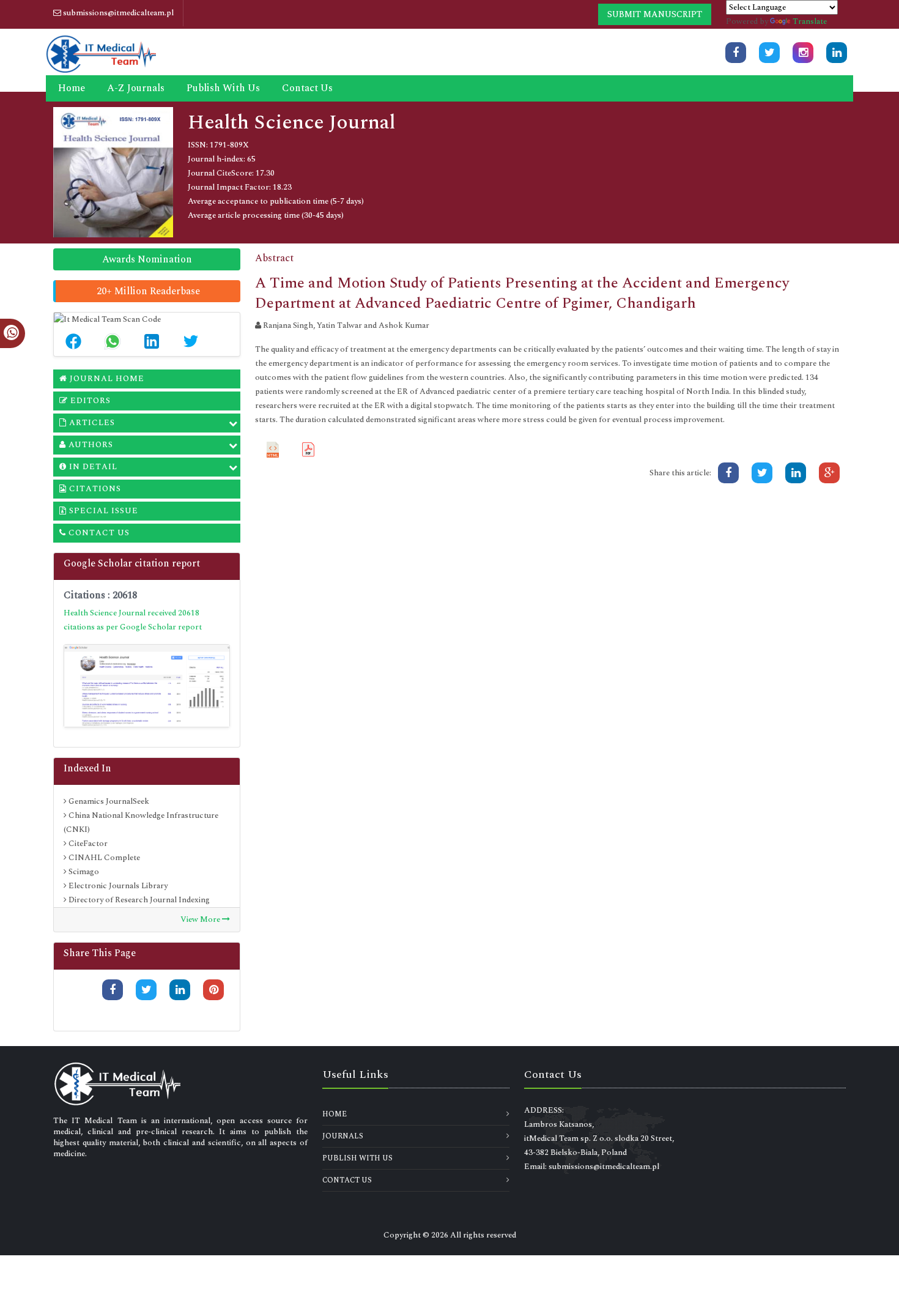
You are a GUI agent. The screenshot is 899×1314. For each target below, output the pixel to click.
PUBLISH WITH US (357, 1158)
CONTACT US (347, 1180)
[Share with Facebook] (112, 989)
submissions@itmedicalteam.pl (117, 13)
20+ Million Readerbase (148, 291)
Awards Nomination (147, 259)
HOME (334, 1114)
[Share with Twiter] (146, 989)
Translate (810, 21)
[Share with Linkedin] (179, 989)
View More (201, 919)
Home (71, 88)
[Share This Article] (73, 341)
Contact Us (307, 88)
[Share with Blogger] (213, 1010)
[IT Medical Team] (101, 52)
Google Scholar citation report (132, 563)
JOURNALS (342, 1136)
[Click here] (735, 52)
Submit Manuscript (654, 14)
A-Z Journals (136, 88)
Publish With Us (223, 88)
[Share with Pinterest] (213, 989)
